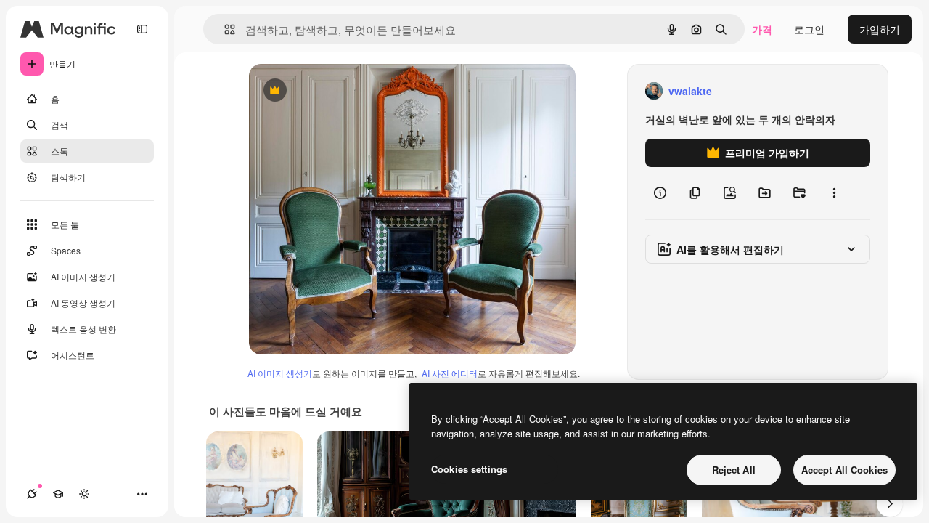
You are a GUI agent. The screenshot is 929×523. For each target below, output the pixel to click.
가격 (762, 29)
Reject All (734, 470)
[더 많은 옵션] (833, 193)
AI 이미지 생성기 (279, 373)
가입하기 (879, 29)
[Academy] (58, 494)
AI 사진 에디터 (450, 373)
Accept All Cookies (844, 470)
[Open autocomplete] (224, 29)
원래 (332, 91)
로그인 (809, 29)
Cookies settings (469, 469)
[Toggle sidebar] (142, 29)
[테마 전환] (84, 494)
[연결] (32, 494)
